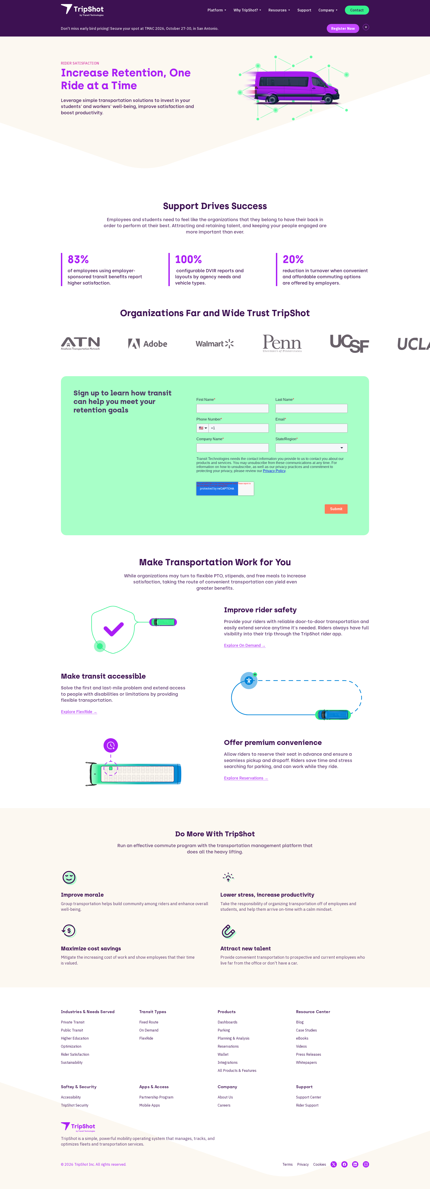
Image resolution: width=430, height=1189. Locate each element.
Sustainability (72, 1062)
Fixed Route (148, 1022)
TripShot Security (74, 1105)
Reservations (228, 1046)
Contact (357, 10)
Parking (224, 1030)
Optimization (71, 1046)
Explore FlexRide (79, 711)
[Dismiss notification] (366, 27)
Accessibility (71, 1097)
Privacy (303, 1164)
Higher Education (75, 1038)
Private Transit (72, 1022)
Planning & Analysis (233, 1038)
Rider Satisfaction (75, 1054)
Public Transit (72, 1030)
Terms (287, 1164)
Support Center (308, 1097)
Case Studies (306, 1030)
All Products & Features (237, 1070)
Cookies (319, 1164)
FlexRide (146, 1038)
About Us (225, 1097)
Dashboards (227, 1022)
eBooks (302, 1038)
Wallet (223, 1054)
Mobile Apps (149, 1105)
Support (304, 10)
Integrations (228, 1062)
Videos (301, 1046)
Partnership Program (156, 1097)
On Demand (148, 1030)
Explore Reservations (246, 778)
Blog (300, 1022)
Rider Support (307, 1105)
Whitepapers (306, 1062)
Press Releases (308, 1054)
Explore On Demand (245, 645)
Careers (224, 1105)
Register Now (343, 28)
